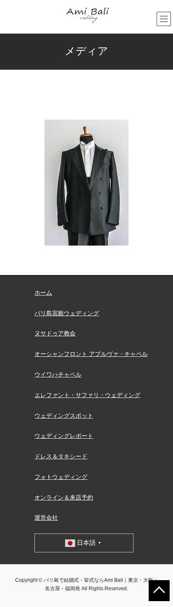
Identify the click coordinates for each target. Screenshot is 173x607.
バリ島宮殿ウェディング (66, 313)
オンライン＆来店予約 (63, 497)
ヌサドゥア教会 (55, 333)
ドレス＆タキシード (60, 456)
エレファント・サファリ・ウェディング (87, 395)
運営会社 (46, 517)
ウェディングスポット (63, 415)
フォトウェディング (60, 477)
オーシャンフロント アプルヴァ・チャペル (91, 354)
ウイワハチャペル (57, 374)
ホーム (43, 292)
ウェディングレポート (63, 435)
